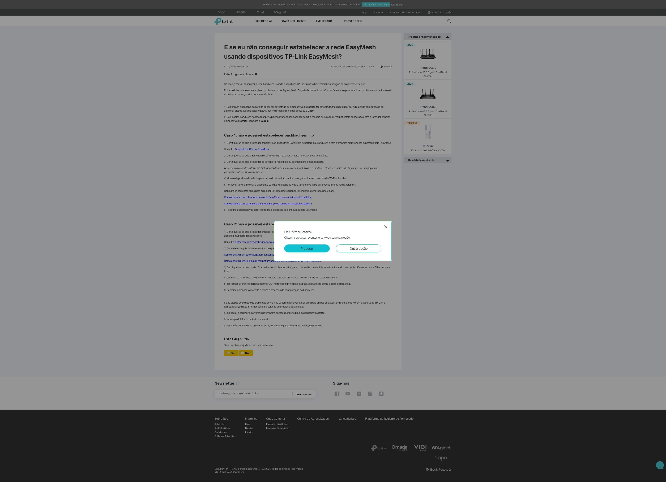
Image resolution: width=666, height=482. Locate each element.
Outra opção (359, 248)
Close (385, 226)
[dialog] (333, 241)
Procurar (307, 248)
